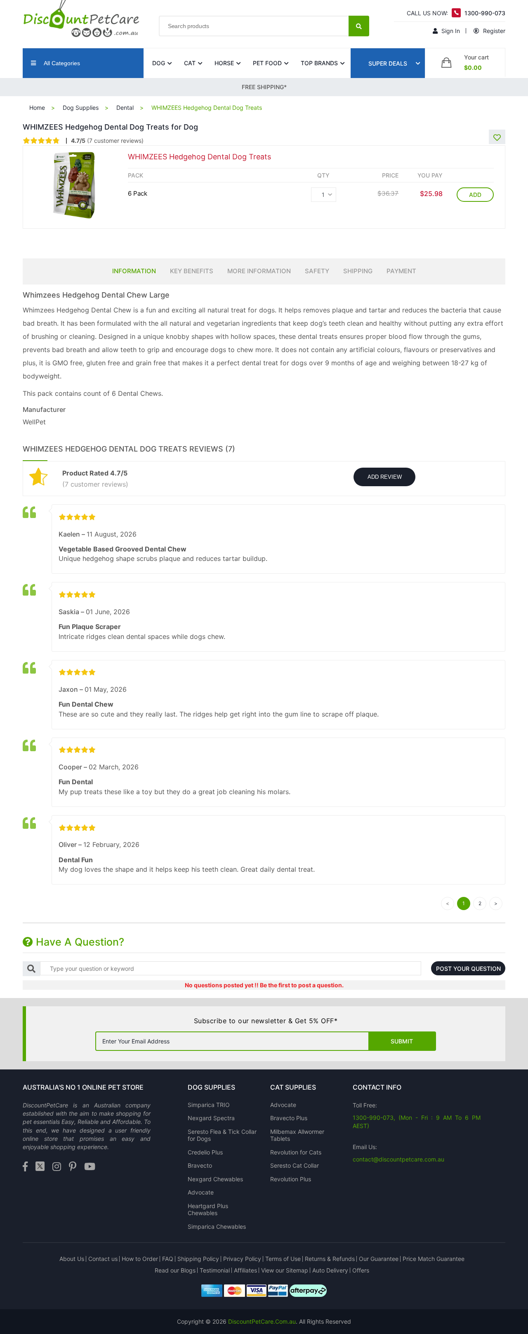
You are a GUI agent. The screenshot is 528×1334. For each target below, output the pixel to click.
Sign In (450, 30)
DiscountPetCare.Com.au (262, 1321)
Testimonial (215, 1270)
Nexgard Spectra (211, 1117)
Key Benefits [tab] (191, 271)
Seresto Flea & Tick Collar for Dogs (222, 1135)
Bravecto (200, 1165)
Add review (385, 477)
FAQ (167, 1258)
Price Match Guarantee (433, 1258)
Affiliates (245, 1270)
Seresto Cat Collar (294, 1165)
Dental (125, 107)
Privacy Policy (242, 1258)
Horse (224, 62)
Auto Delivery (330, 1270)
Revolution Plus (290, 1179)
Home (37, 107)
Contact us (103, 1258)
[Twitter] (40, 1167)
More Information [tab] (259, 271)
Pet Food (267, 62)
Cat (190, 62)
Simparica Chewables (217, 1226)
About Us (71, 1258)
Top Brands (319, 62)
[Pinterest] (72, 1167)
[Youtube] (89, 1167)
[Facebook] (25, 1167)
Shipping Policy (198, 1258)
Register (493, 30)
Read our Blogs (175, 1270)
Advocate (201, 1192)
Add (475, 194)
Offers (360, 1270)
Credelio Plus (205, 1152)
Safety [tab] (317, 271)
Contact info (377, 1087)
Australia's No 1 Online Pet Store (83, 1087)
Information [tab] (134, 271)
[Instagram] (56, 1167)
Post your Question (468, 968)
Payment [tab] (401, 271)
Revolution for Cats (295, 1152)
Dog (158, 62)
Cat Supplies (293, 1087)
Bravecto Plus (288, 1117)
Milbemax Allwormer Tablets (297, 1135)
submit (402, 1041)
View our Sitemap (284, 1270)
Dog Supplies (81, 107)
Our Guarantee (378, 1258)
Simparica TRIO (209, 1104)
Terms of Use (283, 1258)
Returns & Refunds (330, 1258)
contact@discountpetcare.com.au (398, 1159)
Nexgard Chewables (215, 1179)
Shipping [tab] (357, 271)
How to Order (140, 1258)
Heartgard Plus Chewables (208, 1209)
